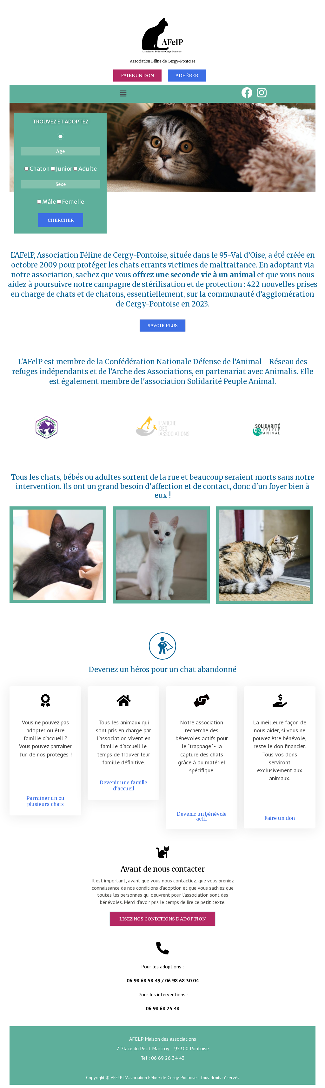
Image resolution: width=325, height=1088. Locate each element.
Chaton (40, 168)
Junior (64, 168)
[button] (123, 94)
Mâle (49, 201)
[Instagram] (262, 92)
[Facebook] (247, 92)
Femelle (72, 201)
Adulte (87, 168)
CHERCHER (61, 220)
